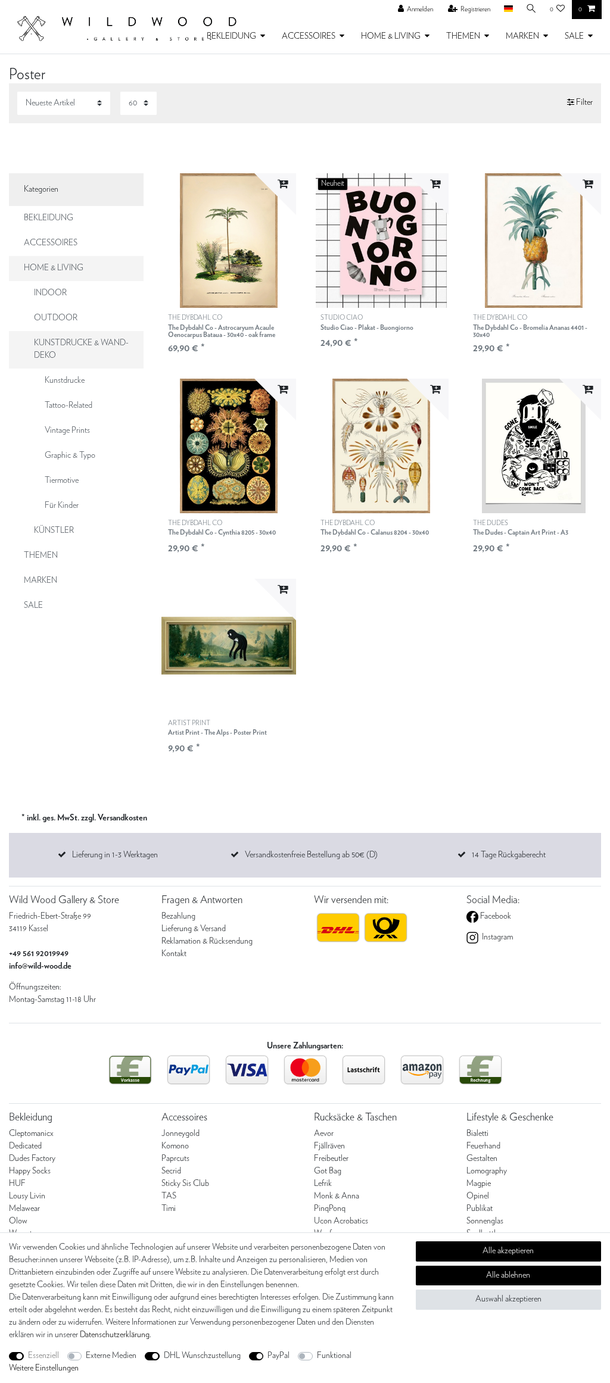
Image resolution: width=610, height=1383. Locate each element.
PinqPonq (330, 1208)
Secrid (171, 1171)
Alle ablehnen (508, 1275)
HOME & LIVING (391, 36)
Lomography (486, 1171)
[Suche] (531, 9)
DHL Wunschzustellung (202, 1355)
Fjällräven (329, 1146)
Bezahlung (178, 916)
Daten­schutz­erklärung (115, 1335)
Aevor (324, 1133)
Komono (175, 1146)
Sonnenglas (484, 1221)
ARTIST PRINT (217, 728)
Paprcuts (175, 1158)
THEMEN (463, 36)
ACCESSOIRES (308, 36)
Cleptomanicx (31, 1133)
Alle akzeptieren (508, 1251)
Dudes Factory (32, 1158)
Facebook (494, 916)
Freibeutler (331, 1158)
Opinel (477, 1196)
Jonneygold (180, 1133)
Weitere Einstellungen (44, 1368)
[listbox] (381, 240)
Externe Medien (111, 1355)
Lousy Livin (27, 1196)
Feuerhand (483, 1146)
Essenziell (43, 1355)
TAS (168, 1196)
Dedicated (25, 1146)
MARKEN (522, 36)
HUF (17, 1183)
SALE (574, 36)
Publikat (479, 1208)
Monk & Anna (336, 1196)
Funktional (334, 1355)
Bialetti (477, 1133)
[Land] (508, 9)
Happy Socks (30, 1171)
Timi (168, 1208)
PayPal (278, 1355)
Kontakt (173, 954)
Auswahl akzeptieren (508, 1299)
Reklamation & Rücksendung (207, 941)
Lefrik (323, 1183)
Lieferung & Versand (193, 929)
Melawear (24, 1208)
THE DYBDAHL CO (221, 326)
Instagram (496, 937)
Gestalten (481, 1158)
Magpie (478, 1183)
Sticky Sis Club (185, 1183)
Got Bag (327, 1171)
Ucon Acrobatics (341, 1221)
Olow (18, 1221)
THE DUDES (520, 528)
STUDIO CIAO (366, 322)
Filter (583, 103)
